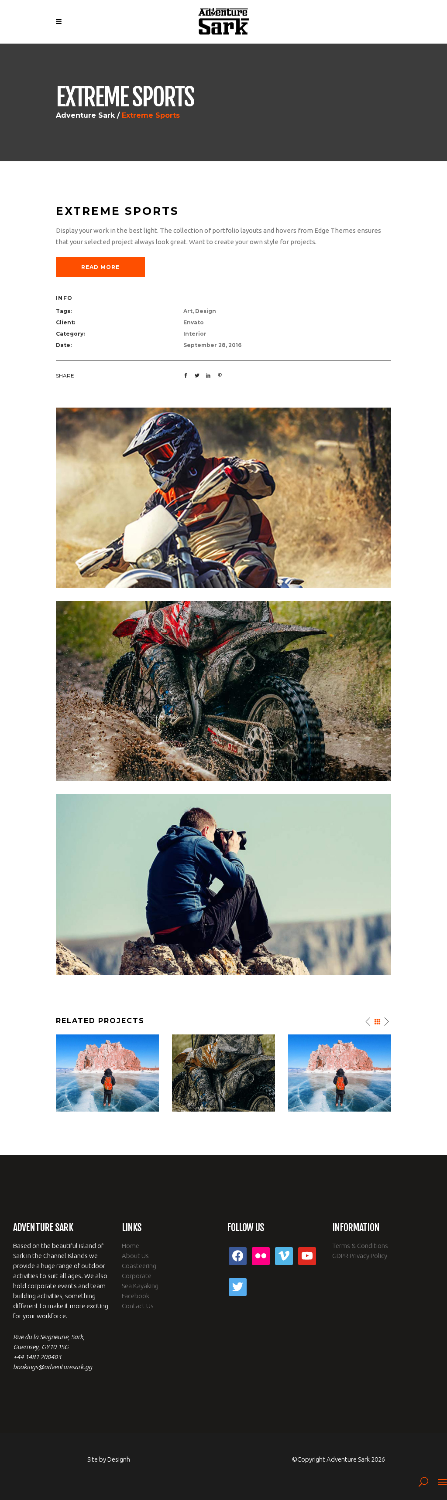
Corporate (136, 1275)
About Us (135, 1255)
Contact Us (138, 1306)
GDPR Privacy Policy (359, 1255)
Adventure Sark (85, 115)
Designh (118, 1459)
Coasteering (139, 1265)
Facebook (135, 1295)
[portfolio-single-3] (223, 691)
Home (130, 1245)
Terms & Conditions (360, 1245)
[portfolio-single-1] (223, 884)
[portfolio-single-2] (223, 497)
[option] (107, 1073)
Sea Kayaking (140, 1285)
